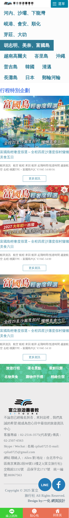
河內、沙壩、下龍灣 (24, 13)
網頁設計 (58, 501)
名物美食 (11, 377)
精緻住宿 (58, 377)
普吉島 (11, 66)
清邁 (46, 66)
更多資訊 (34, 178)
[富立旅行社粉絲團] (58, 484)
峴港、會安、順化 (22, 23)
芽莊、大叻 (15, 34)
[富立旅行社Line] (44, 484)
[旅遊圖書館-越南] (19, 4)
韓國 (29, 66)
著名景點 (34, 368)
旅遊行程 (13, 368)
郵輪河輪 (51, 77)
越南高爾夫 (15, 56)
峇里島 (41, 56)
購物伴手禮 (34, 377)
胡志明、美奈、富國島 (27, 45)
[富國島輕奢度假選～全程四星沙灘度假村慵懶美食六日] (34, 236)
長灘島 (11, 77)
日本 (29, 77)
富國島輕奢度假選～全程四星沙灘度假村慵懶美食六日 (34, 244)
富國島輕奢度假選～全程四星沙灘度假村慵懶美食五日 (34, 154)
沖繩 (60, 56)
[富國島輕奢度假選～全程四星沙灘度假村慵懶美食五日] (34, 146)
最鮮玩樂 (56, 368)
